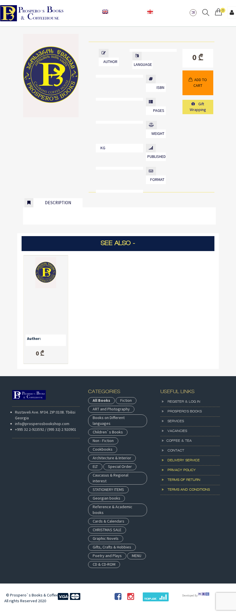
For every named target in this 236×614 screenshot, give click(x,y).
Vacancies (175, 431)
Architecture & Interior (112, 457)
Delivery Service (181, 460)
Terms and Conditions (186, 489)
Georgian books (106, 498)
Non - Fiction (103, 440)
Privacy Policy (179, 470)
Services (173, 421)
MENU (136, 555)
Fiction (126, 400)
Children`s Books (108, 432)
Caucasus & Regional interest (110, 478)
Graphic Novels (106, 538)
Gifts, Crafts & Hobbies (112, 547)
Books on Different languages (109, 420)
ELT (95, 466)
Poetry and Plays (107, 555)
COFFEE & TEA (177, 441)
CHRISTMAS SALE (107, 529)
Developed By (190, 595)
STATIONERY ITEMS (108, 489)
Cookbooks (103, 449)
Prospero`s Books (182, 411)
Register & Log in (181, 401)
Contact (173, 450)
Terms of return (181, 480)
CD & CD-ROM (104, 564)
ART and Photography (111, 409)
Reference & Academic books (112, 509)
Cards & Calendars (108, 521)
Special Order (120, 466)
